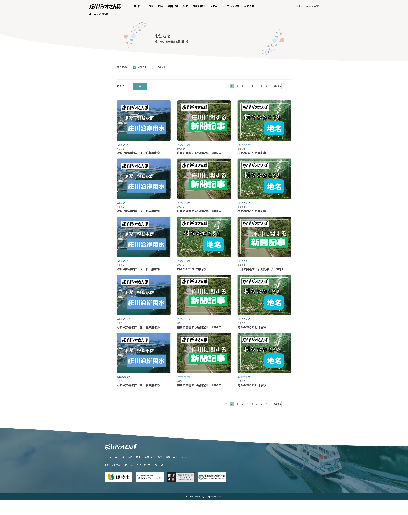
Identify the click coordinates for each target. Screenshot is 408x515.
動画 (185, 6)
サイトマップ (143, 464)
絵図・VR (173, 6)
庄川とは (139, 6)
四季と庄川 (199, 6)
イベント (161, 67)
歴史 (160, 6)
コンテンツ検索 (231, 6)
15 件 (138, 86)
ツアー (213, 6)
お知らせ (249, 6)
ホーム (108, 457)
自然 (151, 6)
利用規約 (158, 464)
